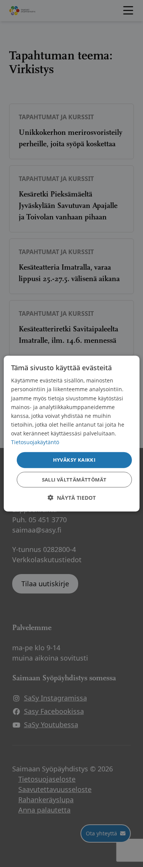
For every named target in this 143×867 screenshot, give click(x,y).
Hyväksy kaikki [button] (74, 459)
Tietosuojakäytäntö (35, 442)
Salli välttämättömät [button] (74, 479)
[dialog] (71, 434)
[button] (72, 497)
